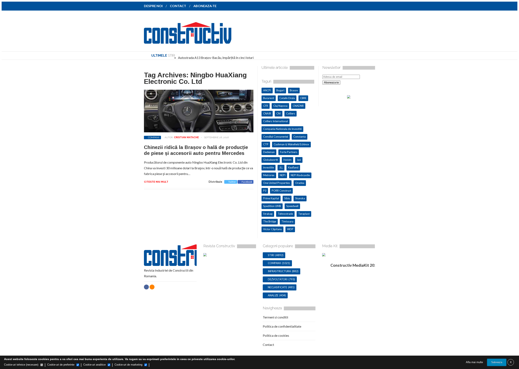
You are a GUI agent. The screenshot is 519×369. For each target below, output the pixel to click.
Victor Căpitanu (272, 229)
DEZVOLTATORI (277, 279)
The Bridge (269, 221)
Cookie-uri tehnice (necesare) (21, 364)
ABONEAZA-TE (205, 6)
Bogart (280, 90)
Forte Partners (288, 152)
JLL (281, 167)
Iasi (299, 159)
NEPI (282, 175)
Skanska (300, 198)
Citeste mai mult (156, 181)
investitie (268, 167)
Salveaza (496, 362)
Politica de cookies (276, 335)
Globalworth (270, 159)
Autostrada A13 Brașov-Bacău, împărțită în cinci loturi (216, 57)
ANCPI (267, 90)
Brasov (294, 90)
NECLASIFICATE (277, 287)
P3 (264, 190)
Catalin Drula (287, 98)
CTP (265, 144)
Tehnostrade (285, 213)
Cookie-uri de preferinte (60, 364)
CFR (265, 105)
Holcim (287, 159)
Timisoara (287, 221)
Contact (268, 344)
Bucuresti (268, 98)
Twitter (232, 181)
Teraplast (304, 213)
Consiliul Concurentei (275, 136)
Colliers (290, 113)
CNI (278, 113)
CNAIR (267, 113)
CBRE (303, 98)
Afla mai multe (474, 362)
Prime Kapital (271, 198)
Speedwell (292, 206)
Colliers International (275, 121)
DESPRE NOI (153, 6)
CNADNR (298, 105)
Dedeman (269, 152)
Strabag (267, 213)
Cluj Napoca (280, 105)
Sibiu (287, 198)
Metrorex (269, 175)
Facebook (247, 181)
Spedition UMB (272, 206)
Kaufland (293, 167)
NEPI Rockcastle (300, 175)
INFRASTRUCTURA (279, 271)
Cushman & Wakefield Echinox (291, 144)
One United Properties (276, 182)
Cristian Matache (186, 137)
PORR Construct (281, 190)
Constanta (299, 136)
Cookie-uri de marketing (128, 364)
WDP (290, 229)
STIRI (271, 255)
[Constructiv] (187, 40)
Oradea (299, 182)
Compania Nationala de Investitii (282, 129)
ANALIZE (273, 295)
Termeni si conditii (275, 317)
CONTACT (178, 6)
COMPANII (153, 137)
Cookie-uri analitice (94, 364)
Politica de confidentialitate (282, 326)
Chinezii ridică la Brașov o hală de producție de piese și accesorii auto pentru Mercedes (196, 150)
